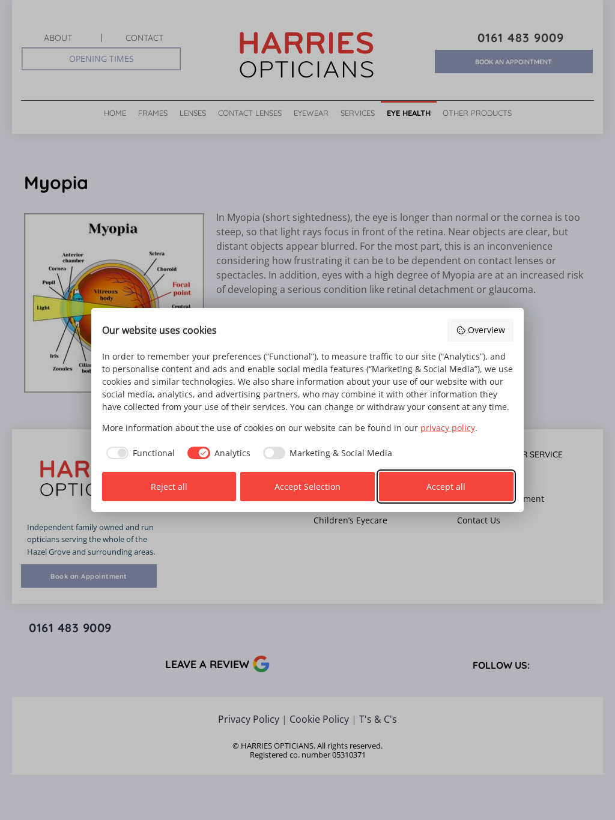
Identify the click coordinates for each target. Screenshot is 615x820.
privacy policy (447, 427)
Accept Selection (307, 486)
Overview (486, 330)
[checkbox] (138, 453)
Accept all (445, 486)
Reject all (169, 486)
